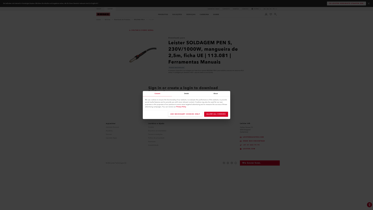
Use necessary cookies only (185, 114)
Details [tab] (186, 93)
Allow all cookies (216, 114)
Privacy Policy (181, 106)
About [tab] (216, 93)
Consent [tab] (157, 93)
